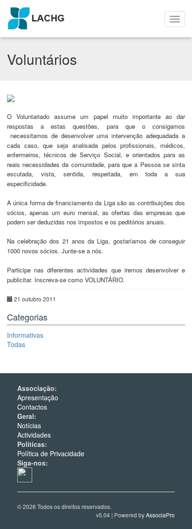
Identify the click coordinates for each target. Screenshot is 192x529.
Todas (16, 344)
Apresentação (37, 397)
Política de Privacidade (50, 453)
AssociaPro (160, 515)
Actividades (34, 434)
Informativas (25, 335)
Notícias (29, 425)
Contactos (32, 406)
